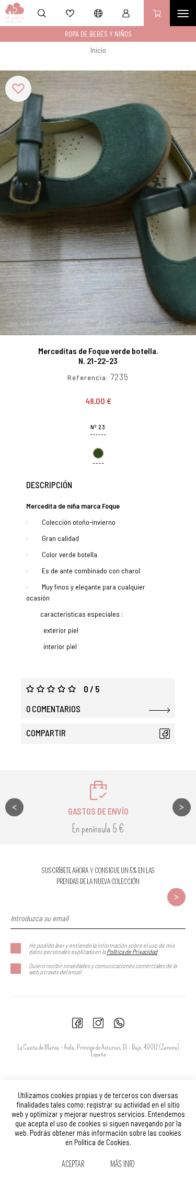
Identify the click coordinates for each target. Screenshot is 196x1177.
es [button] (98, 13)
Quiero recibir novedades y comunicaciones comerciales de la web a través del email (103, 968)
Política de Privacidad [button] (132, 951)
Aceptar (73, 1164)
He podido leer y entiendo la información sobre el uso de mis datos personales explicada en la (102, 948)
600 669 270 (119, 1023)
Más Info (122, 1164)
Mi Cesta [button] (157, 13)
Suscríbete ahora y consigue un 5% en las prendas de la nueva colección (98, 876)
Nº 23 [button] (98, 426)
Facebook (164, 733)
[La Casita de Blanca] (12, 13)
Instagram (98, 1023)
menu (183, 13)
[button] (18, 89)
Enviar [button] (176, 897)
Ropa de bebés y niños (98, 34)
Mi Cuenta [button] (126, 13)
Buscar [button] (41, 13)
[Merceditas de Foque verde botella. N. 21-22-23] (98, 202)
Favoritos (70, 13)
